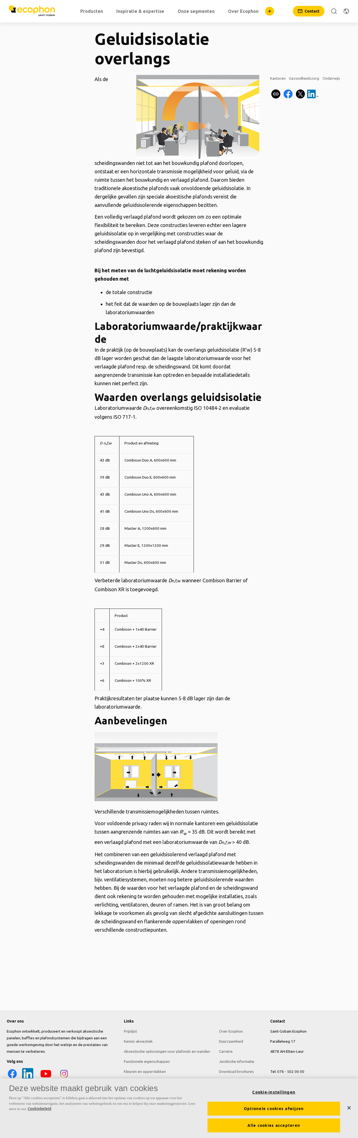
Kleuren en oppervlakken (145, 1071)
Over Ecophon (231, 1031)
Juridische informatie (236, 1061)
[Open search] (334, 11)
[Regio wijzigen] (346, 11)
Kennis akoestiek (138, 1041)
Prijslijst (130, 1031)
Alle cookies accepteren (274, 1125)
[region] (179, 1108)
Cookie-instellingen (273, 1092)
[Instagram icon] (64, 1078)
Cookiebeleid (39, 1108)
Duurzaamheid (231, 1041)
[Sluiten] (349, 1108)
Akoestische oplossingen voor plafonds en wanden (167, 1051)
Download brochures (236, 1071)
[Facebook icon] (12, 1078)
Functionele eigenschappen (147, 1061)
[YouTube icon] (45, 1078)
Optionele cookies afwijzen (274, 1108)
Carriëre (226, 1051)
